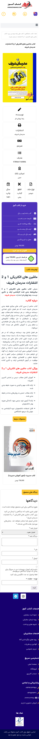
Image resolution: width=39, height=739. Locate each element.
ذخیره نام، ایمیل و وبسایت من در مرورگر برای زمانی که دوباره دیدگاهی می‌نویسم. (21, 570)
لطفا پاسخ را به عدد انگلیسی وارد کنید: (23, 574)
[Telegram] (15, 596)
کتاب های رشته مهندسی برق (15, 34)
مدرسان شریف (19, 134)
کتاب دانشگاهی (29, 34)
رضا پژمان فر (19, 118)
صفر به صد (12, 735)
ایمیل (34, 558)
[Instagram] (23, 596)
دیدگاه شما (32, 536)
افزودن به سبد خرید (19, 250)
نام (35, 550)
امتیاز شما (33, 528)
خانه (35, 34)
